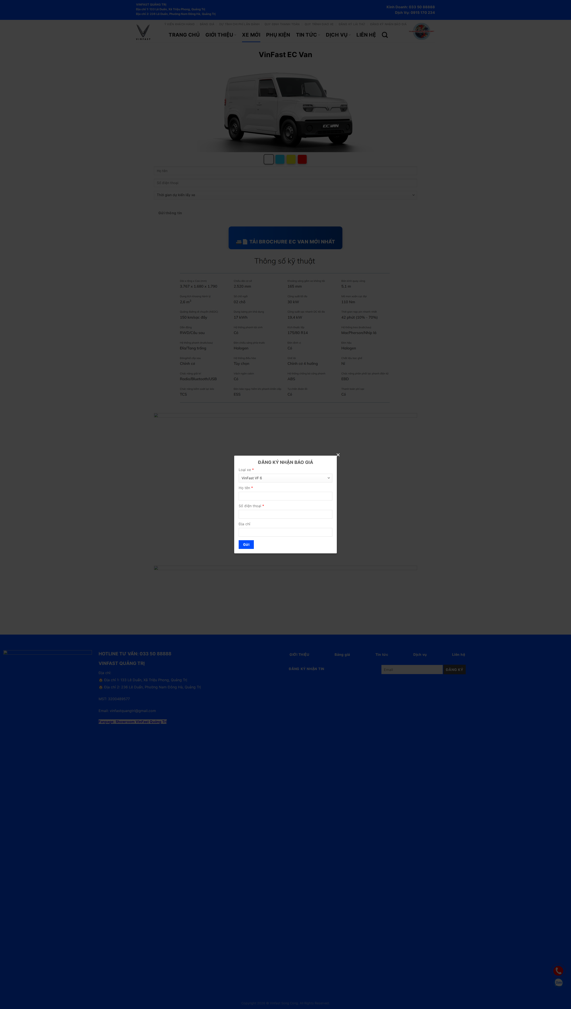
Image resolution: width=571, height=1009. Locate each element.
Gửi (246, 544)
